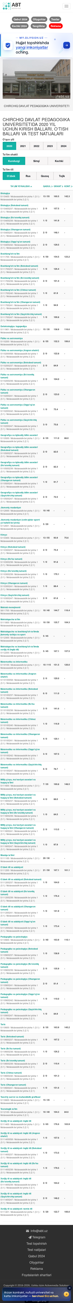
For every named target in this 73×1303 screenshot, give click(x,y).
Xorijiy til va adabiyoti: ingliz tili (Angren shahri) (20, 1137)
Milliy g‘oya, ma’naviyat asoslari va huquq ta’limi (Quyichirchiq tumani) (19, 844)
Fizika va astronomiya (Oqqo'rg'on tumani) (19, 409)
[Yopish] (69, 1288)
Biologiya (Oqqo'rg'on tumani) (19, 244)
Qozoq (45, 176)
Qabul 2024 (36, 1256)
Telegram (38, 1237)
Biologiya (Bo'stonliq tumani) (19, 220)
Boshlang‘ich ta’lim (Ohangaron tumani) (20, 305)
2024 (63, 146)
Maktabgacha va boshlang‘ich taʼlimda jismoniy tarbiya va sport (20, 636)
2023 (50, 146)
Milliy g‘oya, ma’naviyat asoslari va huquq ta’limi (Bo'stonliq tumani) (19, 814)
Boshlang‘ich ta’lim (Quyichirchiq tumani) (21, 317)
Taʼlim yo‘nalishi (20, 186)
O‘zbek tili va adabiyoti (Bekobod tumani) (21, 882)
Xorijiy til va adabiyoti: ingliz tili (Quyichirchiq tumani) (19, 1198)
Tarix (20, 1027)
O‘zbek (11, 176)
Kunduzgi (14, 161)
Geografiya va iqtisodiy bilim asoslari (20, 438)
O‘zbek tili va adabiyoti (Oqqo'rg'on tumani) (19, 926)
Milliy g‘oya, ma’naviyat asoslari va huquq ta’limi (20, 784)
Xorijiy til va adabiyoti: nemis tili (20, 1211)
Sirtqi (36, 161)
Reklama (36, 1268)
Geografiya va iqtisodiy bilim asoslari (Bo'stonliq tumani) (19, 467)
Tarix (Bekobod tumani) (19, 1039)
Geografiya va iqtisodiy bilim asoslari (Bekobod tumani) (19, 451)
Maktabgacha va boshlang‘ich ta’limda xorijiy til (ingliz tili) (20, 651)
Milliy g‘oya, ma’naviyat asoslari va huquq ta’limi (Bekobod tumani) (19, 799)
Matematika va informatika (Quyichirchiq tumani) (21, 769)
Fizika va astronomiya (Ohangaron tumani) (19, 394)
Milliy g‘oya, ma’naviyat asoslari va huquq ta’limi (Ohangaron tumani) (19, 829)
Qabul (47, 186)
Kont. (67, 186)
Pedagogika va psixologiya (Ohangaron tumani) (20, 983)
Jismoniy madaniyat (20, 510)
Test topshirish (36, 1243)
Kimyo (20, 537)
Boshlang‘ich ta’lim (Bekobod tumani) (19, 268)
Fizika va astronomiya (20, 341)
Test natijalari (36, 1249)
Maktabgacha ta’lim (20, 622)
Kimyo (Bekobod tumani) (19, 549)
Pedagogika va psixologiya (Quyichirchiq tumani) (21, 1014)
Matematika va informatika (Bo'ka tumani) (19, 708)
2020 (9, 146)
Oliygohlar (36, 1262)
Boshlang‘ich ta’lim (20, 256)
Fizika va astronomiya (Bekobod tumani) (21, 365)
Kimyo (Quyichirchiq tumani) (19, 598)
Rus (28, 176)
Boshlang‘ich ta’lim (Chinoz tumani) (19, 292)
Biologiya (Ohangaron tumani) (19, 232)
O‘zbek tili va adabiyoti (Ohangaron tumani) (19, 911)
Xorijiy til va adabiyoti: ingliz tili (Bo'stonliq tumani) (19, 1183)
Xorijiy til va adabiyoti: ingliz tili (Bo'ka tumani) (19, 1168)
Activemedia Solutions (57, 1285)
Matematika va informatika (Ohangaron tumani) (20, 738)
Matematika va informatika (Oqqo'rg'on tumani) (20, 754)
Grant (57, 186)
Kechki (59, 161)
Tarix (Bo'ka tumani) (19, 1051)
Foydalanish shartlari (36, 1274)
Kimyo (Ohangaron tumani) (19, 586)
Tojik (62, 176)
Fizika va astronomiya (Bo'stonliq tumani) (19, 379)
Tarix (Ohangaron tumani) (19, 1087)
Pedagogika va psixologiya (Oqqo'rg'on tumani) (20, 998)
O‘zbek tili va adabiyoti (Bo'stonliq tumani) (19, 896)
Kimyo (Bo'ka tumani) (19, 561)
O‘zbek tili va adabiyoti (20, 870)
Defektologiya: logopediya (20, 329)
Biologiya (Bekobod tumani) (19, 208)
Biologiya (20, 196)
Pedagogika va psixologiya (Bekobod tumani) (19, 953)
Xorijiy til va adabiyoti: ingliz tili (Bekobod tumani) (21, 1153)
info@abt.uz (39, 1230)
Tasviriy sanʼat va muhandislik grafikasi (20, 1099)
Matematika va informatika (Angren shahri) (19, 678)
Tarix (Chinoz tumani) (19, 1075)
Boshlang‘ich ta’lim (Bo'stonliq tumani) (20, 280)
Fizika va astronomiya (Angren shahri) (20, 353)
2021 (23, 146)
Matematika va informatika (20, 664)
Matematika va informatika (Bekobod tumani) (19, 693)
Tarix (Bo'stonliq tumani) (19, 1063)
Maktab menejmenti (20, 610)
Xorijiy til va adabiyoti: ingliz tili (20, 1123)
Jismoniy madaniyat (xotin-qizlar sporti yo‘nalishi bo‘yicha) (20, 524)
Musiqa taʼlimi (20, 858)
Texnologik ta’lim (20, 1111)
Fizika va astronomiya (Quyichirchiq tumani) (19, 424)
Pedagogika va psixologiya (20, 939)
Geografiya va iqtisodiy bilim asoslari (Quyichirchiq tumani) (19, 497)
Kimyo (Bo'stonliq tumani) (19, 573)
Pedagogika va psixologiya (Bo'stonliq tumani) (20, 968)
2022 (36, 146)
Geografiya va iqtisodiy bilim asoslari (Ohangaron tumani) (19, 482)
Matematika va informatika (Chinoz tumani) (19, 723)
